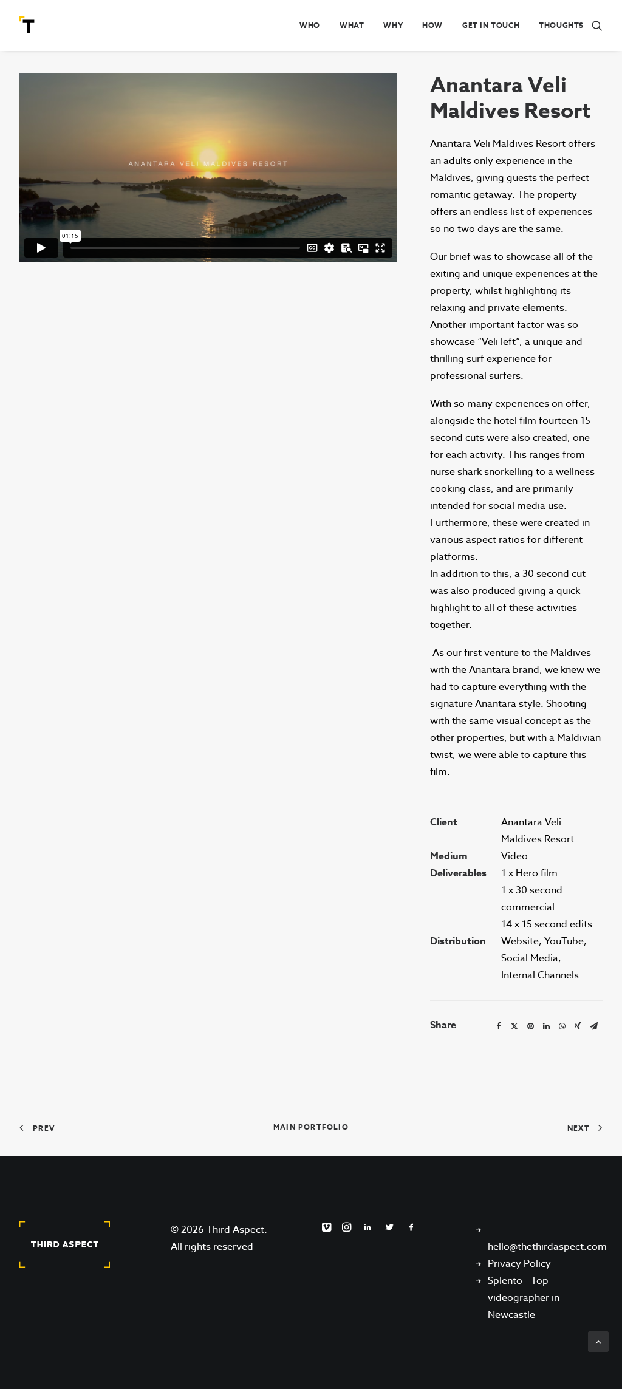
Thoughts (561, 25)
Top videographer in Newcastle (523, 1298)
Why (393, 25)
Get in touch (490, 25)
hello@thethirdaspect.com (547, 1247)
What (352, 25)
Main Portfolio (311, 1127)
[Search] (597, 25)
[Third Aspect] (28, 25)
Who (309, 25)
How (432, 25)
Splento (505, 1281)
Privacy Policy (519, 1264)
